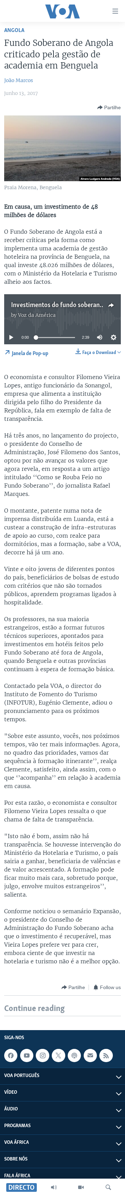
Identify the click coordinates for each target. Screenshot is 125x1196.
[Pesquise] (108, 1187)
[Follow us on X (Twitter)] (58, 1055)
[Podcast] (74, 1055)
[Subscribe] (90, 1055)
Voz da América (37, 315)
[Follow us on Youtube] (26, 1055)
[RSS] (105, 1055)
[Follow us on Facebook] (10, 1055)
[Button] (109, 107)
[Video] (80, 1187)
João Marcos (18, 80)
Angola (14, 30)
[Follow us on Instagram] (42, 1055)
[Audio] (53, 1187)
